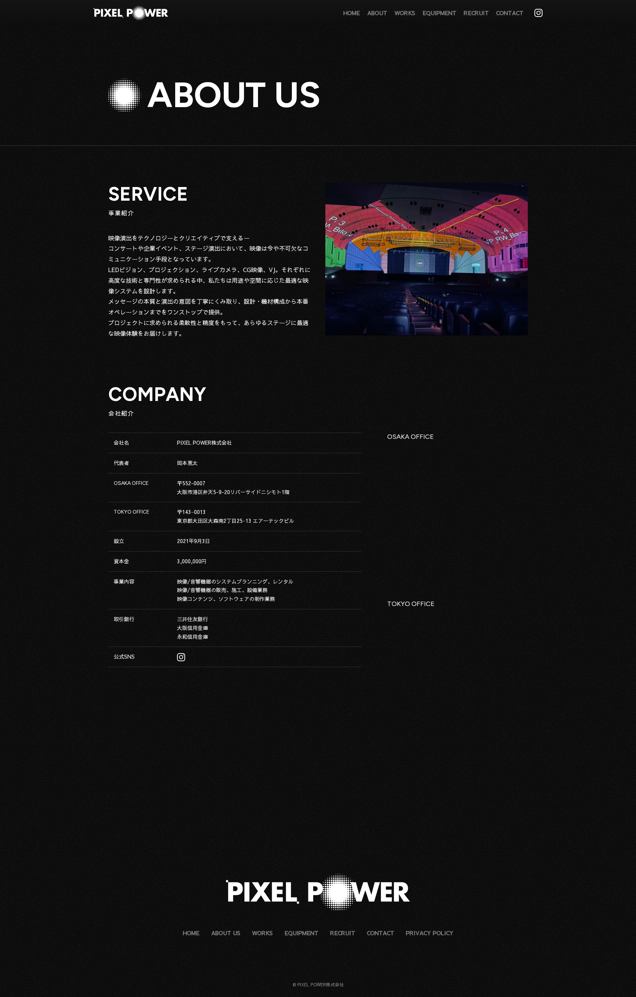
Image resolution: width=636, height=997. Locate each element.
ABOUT (377, 13)
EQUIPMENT (439, 13)
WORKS (405, 13)
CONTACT (509, 13)
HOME (351, 13)
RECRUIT (476, 13)
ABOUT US (225, 933)
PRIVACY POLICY (429, 933)
